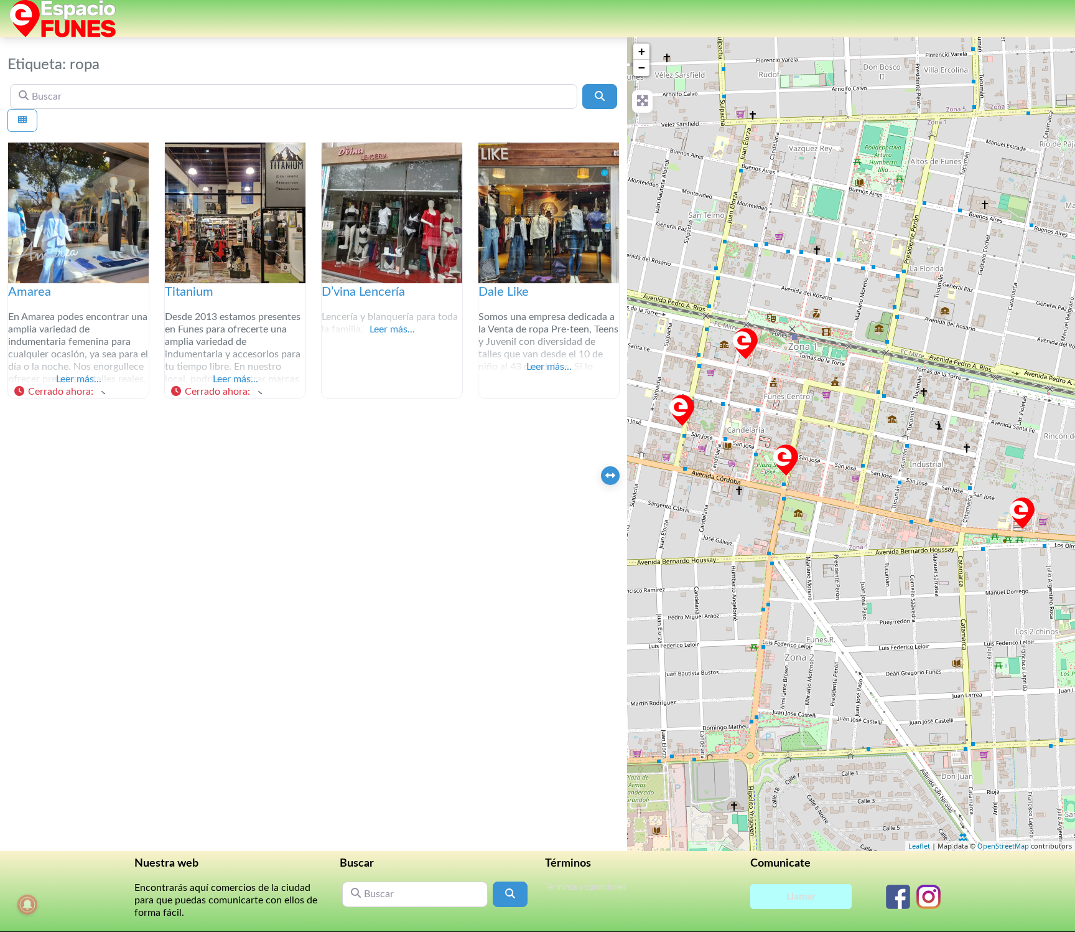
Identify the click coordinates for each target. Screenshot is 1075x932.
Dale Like (503, 292)
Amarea (29, 292)
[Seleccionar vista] (22, 120)
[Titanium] (1022, 513)
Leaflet (919, 845)
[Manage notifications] (27, 905)
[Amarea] (681, 410)
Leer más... (78, 379)
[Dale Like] (745, 343)
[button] (59, 391)
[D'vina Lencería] (785, 460)
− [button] (641, 67)
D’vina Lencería (363, 292)
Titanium (189, 292)
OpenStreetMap (1003, 845)
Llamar (801, 896)
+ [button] (641, 51)
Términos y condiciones (585, 887)
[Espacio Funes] (63, 18)
